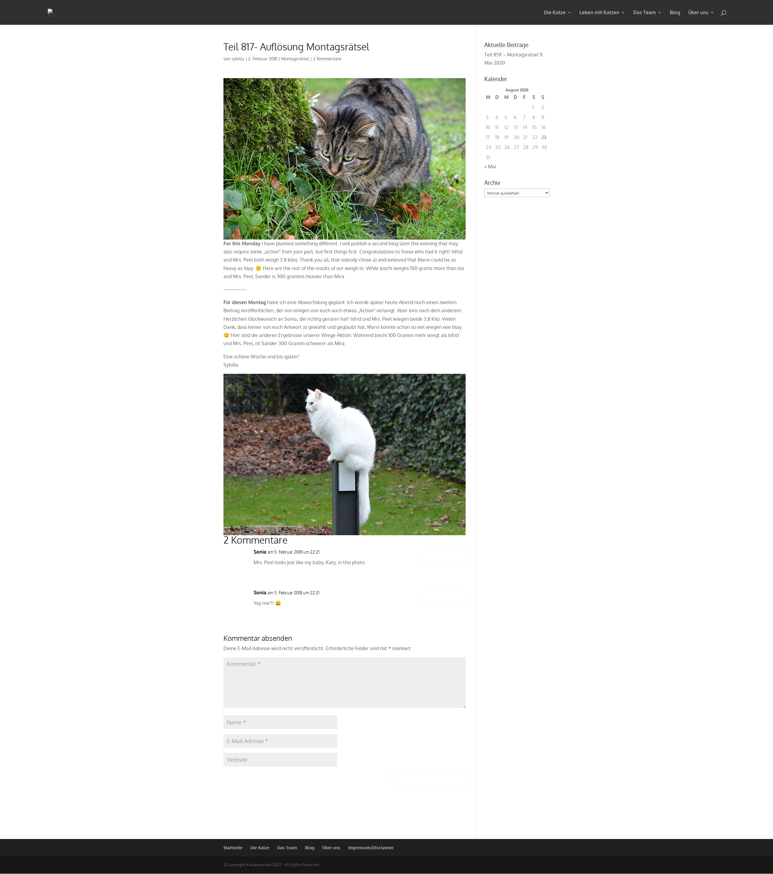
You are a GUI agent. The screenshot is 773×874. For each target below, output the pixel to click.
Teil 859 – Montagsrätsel (511, 55)
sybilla (238, 58)
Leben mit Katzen (599, 12)
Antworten (444, 557)
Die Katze (555, 12)
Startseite (232, 847)
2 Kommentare (327, 58)
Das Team (644, 12)
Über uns (698, 12)
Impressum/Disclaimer (371, 847)
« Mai (490, 167)
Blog (675, 12)
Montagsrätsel (295, 58)
